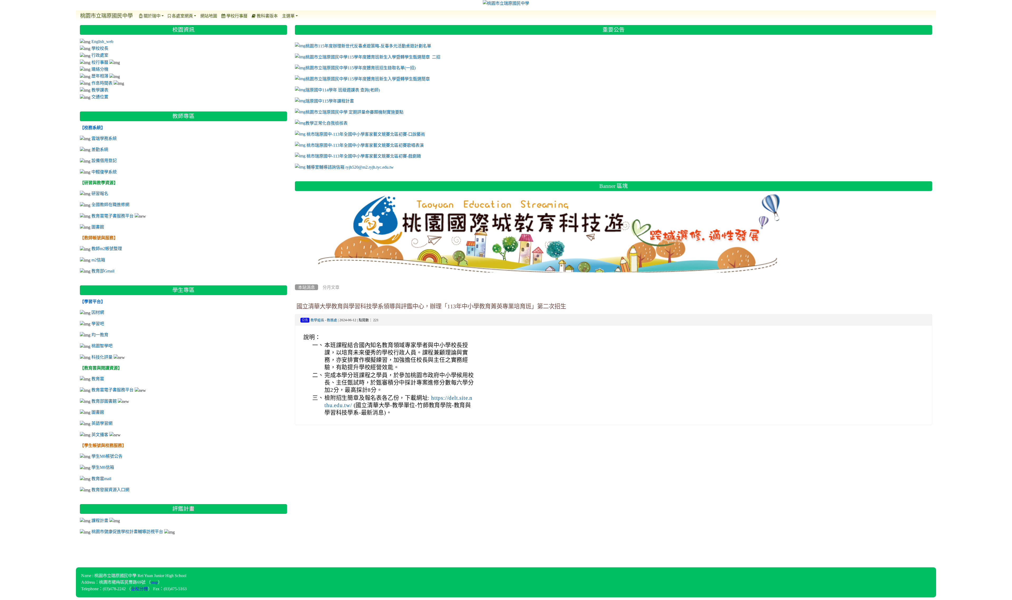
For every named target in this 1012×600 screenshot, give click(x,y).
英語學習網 (102, 423)
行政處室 (99, 55)
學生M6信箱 (102, 467)
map (154, 582)
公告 (305, 320)
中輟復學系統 (104, 172)
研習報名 (99, 193)
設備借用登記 (104, 160)
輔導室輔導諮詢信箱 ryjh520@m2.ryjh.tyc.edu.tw (350, 167)
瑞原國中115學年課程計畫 (329, 101)
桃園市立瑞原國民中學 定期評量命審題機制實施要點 (354, 112)
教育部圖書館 (104, 401)
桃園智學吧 (102, 346)
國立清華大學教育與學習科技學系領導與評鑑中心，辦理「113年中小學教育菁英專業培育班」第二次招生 (431, 306)
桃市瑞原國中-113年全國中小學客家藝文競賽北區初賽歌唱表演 (365, 145)
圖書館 (97, 227)
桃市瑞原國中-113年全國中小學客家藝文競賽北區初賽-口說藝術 (365, 134)
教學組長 (317, 320)
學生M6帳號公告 (107, 456)
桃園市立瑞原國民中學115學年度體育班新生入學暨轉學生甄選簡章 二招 (372, 57)
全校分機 (139, 589)
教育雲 (97, 379)
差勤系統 (99, 149)
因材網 (97, 312)
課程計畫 (99, 520)
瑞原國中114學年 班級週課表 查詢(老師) (342, 90)
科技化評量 (102, 357)
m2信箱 (98, 260)
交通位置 (99, 97)
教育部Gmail (102, 271)
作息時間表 (102, 83)
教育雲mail (101, 478)
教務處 (332, 320)
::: (296, 23)
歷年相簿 (99, 76)
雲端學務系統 (104, 138)
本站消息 (306, 287)
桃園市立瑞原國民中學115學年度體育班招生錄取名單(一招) (360, 68)
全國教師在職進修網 (110, 204)
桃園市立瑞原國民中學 (106, 15)
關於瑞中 (151, 16)
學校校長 (99, 48)
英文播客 (99, 434)
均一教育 (99, 335)
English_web (102, 41)
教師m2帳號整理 (106, 248)
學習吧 (97, 323)
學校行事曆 (236, 16)
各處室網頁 (182, 16)
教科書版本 (267, 16)
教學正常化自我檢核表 (326, 123)
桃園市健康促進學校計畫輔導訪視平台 (127, 531)
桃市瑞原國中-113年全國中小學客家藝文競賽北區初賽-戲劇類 (363, 156)
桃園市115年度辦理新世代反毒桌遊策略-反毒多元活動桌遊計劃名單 (368, 46)
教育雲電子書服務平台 (112, 216)
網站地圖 (208, 16)
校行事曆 (99, 62)
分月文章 (331, 287)
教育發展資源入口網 (110, 489)
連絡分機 (99, 69)
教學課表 (99, 90)
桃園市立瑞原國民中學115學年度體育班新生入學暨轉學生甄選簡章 (367, 79)
